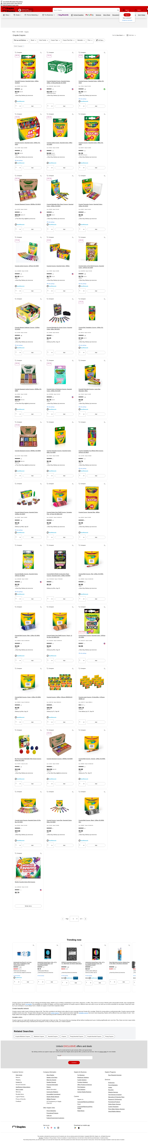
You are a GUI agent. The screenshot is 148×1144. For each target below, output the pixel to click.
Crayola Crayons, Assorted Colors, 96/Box (58, 266)
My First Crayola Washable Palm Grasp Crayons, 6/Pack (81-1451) (28, 759)
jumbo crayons (55, 1013)
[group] (23, 964)
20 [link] (21, 766)
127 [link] (91, 966)
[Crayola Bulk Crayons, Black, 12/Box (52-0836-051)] (92, 806)
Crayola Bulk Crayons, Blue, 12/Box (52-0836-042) (27, 636)
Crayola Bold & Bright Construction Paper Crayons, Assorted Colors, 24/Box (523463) (58, 574)
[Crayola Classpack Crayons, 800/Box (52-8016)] (28, 190)
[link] (25, 1)
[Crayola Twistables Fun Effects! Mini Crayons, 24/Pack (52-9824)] (92, 436)
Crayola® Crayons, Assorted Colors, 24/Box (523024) (27, 81)
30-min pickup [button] (82, 99)
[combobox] (86, 10)
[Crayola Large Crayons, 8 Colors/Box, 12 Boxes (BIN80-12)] (92, 683)
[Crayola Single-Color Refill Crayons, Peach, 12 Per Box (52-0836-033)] (60, 621)
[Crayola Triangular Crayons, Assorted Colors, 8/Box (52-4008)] (60, 436)
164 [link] (85, 273)
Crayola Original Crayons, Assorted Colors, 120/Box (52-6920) (26, 513)
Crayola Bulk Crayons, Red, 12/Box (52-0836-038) (91, 574)
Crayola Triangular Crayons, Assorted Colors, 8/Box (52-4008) (59, 451)
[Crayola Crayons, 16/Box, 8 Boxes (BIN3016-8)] (60, 683)
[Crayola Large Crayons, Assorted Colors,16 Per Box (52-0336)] (28, 806)
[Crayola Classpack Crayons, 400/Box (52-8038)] (60, 744)
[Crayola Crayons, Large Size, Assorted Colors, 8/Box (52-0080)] (60, 806)
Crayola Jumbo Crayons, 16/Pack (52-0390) (27, 266)
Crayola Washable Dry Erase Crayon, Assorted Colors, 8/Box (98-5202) (59, 328)
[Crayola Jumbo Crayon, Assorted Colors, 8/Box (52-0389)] (60, 128)
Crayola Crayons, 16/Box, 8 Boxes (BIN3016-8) (59, 697)
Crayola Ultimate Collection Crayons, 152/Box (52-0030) (27, 328)
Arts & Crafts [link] (20, 31)
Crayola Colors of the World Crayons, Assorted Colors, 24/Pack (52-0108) (91, 266)
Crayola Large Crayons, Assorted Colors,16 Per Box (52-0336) (28, 821)
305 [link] (115, 966)
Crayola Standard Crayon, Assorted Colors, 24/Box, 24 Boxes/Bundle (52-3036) (58, 81)
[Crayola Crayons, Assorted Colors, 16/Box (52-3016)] (92, 67)
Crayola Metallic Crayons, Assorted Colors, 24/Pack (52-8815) (26, 574)
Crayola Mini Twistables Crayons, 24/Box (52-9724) (91, 328)
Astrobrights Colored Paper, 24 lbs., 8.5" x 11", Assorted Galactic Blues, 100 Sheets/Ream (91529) (47, 964)
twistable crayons (83, 1013)
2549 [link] (68, 966)
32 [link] (21, 458)
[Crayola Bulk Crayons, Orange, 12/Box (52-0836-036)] (92, 744)
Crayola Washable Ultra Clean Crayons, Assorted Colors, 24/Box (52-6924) (60, 205)
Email (59, 1055)
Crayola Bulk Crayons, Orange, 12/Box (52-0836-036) (92, 759)
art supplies (29, 1004)
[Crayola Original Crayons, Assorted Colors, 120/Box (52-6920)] (28, 498)
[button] (118, 10)
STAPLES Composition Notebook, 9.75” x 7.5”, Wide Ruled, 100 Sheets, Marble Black (71, 963)
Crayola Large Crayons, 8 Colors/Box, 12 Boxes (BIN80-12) (92, 697)
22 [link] (84, 150)
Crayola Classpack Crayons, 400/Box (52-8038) (60, 758)
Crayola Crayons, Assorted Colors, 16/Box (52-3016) (91, 81)
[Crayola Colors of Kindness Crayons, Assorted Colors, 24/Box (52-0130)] (60, 375)
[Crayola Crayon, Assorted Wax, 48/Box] (92, 498)
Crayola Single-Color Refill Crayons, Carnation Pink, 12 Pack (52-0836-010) (59, 513)
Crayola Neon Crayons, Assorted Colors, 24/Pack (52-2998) (92, 636)
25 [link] (21, 212)
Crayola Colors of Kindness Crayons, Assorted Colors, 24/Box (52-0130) (59, 389)
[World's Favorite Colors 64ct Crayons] (28, 867)
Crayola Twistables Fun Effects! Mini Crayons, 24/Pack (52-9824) (91, 451)
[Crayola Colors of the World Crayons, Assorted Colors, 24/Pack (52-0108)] (92, 251)
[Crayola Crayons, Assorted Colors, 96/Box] (60, 251)
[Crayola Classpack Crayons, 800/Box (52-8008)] (28, 436)
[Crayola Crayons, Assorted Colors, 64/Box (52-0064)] (28, 128)
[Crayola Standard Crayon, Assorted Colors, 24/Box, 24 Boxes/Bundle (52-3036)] (60, 67)
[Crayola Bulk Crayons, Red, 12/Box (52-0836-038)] (92, 559)
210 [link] (85, 335)
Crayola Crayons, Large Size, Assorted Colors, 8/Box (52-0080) (59, 821)
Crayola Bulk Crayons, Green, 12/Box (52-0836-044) (28, 697)
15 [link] (84, 212)
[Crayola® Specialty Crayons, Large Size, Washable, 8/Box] (92, 375)
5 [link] (84, 520)
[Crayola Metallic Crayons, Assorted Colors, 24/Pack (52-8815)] (28, 559)
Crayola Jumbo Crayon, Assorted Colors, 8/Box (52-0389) (59, 143)
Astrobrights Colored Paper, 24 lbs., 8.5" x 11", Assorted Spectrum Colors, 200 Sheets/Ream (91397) (95, 964)
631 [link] (21, 150)
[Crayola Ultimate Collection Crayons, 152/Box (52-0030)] (28, 313)
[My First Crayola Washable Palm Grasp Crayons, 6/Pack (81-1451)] (28, 744)
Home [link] (13, 31)
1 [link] (84, 643)
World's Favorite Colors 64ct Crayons (25, 882)
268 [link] (21, 335)
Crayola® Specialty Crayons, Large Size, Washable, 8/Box (90, 389)
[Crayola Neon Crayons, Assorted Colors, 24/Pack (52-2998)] (92, 621)
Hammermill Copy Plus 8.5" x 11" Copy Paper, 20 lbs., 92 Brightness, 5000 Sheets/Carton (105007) (23, 964)
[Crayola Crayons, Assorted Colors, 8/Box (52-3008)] (92, 128)
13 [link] (84, 458)
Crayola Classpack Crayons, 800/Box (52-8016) (28, 204)
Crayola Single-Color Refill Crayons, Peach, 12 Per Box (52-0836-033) (59, 636)
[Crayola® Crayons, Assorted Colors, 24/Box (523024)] (28, 67)
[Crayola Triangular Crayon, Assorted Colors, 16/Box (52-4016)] (92, 190)
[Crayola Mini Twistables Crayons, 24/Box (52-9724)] (92, 313)
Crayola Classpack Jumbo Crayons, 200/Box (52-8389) (28, 389)
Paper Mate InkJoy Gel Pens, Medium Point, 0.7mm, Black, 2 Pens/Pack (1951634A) (119, 963)
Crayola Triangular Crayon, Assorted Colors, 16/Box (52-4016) (91, 205)
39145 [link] (20, 966)
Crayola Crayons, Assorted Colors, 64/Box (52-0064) (27, 143)
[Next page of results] (85, 918)
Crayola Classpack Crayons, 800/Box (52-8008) (28, 450)
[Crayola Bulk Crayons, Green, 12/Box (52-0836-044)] (28, 683)
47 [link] (84, 581)
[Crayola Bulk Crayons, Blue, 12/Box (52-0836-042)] (28, 621)
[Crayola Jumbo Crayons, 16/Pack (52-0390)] (28, 251)
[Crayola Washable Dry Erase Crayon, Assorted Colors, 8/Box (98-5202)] (60, 313)
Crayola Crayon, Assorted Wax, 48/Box (89, 512)
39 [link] (43, 966)
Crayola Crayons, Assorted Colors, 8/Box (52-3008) (91, 143)
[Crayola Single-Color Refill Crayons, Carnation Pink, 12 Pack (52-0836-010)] (60, 498)
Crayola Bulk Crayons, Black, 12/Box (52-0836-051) (91, 821)
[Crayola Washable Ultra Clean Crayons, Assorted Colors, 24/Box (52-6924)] (60, 190)
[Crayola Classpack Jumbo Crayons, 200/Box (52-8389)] (28, 375)
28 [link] (21, 273)
